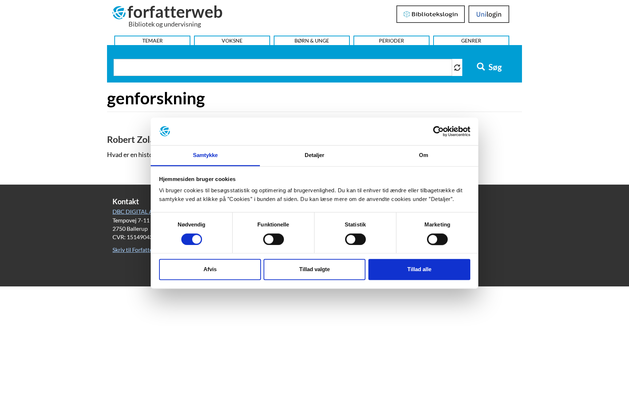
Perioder (391, 40)
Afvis (210, 269)
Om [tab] (423, 155)
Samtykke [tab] (205, 155)
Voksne (232, 40)
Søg (494, 67)
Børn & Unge (311, 40)
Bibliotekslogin (430, 14)
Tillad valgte (314, 269)
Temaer (152, 40)
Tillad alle (419, 269)
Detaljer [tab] (315, 155)
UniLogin (489, 14)
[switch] (273, 239)
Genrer (471, 40)
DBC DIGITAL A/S (135, 211)
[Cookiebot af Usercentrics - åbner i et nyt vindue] (438, 131)
